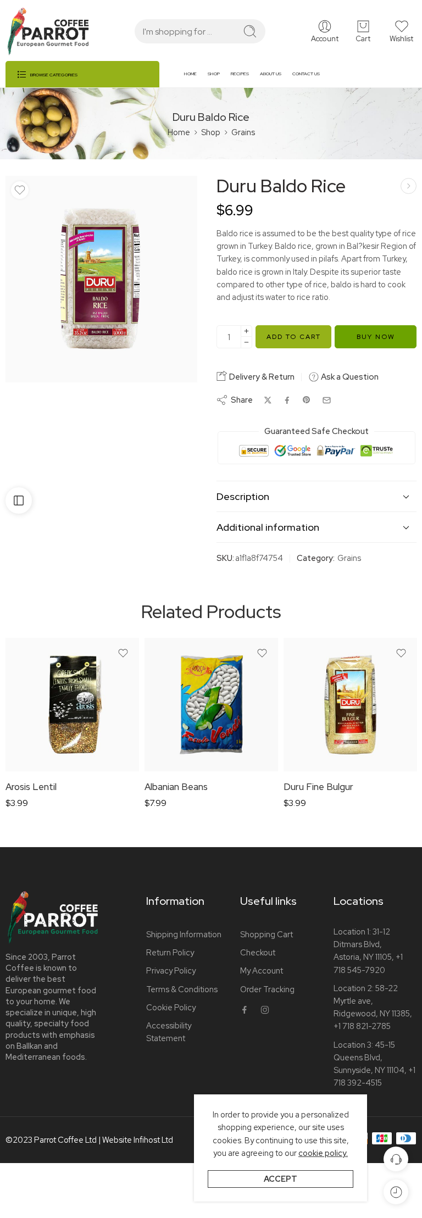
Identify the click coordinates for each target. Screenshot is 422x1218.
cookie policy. (323, 1153)
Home (179, 132)
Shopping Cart (266, 934)
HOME (190, 74)
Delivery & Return (261, 376)
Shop (210, 132)
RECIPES (240, 74)
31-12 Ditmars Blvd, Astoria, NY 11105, (364, 944)
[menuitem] (196, 78)
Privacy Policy (171, 970)
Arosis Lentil (31, 787)
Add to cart (293, 336)
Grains (243, 132)
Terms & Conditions (182, 989)
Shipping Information (183, 934)
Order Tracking (267, 989)
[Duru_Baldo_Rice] (101, 279)
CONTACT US (306, 74)
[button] (401, 31)
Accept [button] (280, 1178)
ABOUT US (270, 74)
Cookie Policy (171, 1007)
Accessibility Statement (168, 1031)
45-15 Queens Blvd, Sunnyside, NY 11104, (370, 1057)
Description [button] (242, 496)
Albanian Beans (176, 787)
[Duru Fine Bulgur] (350, 704)
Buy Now (376, 336)
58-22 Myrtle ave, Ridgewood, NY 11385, (373, 1001)
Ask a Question (349, 376)
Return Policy (170, 952)
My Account (261, 970)
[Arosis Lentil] (72, 704)
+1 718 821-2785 (362, 1026)
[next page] (409, 186)
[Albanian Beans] (211, 704)
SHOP (214, 74)
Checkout (257, 952)
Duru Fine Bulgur (318, 787)
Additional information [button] (267, 527)
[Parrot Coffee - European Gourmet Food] (48, 31)
